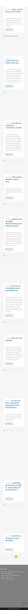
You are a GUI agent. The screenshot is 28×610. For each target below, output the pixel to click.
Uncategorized (17, 13)
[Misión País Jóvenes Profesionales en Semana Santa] (14, 209)
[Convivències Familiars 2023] (14, 45)
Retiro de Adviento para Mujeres (13, 538)
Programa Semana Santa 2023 (13, 179)
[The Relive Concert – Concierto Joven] (14, 106)
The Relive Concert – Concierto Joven (13, 125)
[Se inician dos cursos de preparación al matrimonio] (14, 383)
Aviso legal (24, 603)
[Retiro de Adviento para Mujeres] (14, 518)
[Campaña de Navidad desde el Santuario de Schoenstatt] (14, 454)
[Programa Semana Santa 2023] (14, 167)
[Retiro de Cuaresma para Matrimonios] (14, 269)
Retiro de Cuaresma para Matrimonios (13, 288)
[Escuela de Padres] (14, 328)
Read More (9, 29)
